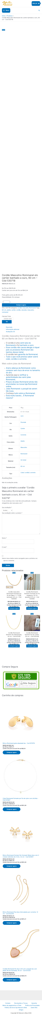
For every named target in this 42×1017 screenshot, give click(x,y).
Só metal (23, 460)
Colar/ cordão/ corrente (28, 472)
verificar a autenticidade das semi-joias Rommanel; (18, 377)
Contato (7, 1003)
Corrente (23, 435)
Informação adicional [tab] (12, 329)
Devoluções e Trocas (21, 1003)
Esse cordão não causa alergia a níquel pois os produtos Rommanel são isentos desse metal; (22, 349)
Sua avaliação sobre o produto (12, 513)
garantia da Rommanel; (28, 354)
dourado (24, 310)
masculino (30, 310)
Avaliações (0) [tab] (10, 331)
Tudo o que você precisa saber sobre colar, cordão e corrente (22, 358)
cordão (18, 310)
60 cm (4, 310)
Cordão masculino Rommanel (26, 307)
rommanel (5, 312)
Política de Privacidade (32, 1005)
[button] (39, 10)
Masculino (24, 447)
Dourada (23, 422)
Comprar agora (21, 305)
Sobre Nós (34, 1007)
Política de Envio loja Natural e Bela (16, 1007)
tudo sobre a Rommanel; (24, 393)
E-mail (4, 547)
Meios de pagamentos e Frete (12, 1005)
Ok (7, 321)
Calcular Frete (6, 316)
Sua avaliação (7, 507)
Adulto (23, 441)
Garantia (34, 1003)
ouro (22, 416)
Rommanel (24, 454)
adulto (9, 310)
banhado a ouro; (27, 345)
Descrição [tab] (9, 327)
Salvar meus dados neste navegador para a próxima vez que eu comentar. (19, 559)
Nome (4, 538)
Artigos (21, 1010)
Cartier (23, 428)
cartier (14, 310)
